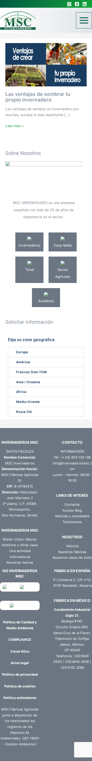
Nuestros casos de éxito (72, 557)
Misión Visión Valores (20, 539)
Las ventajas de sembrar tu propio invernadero (38, 97)
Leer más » (14, 125)
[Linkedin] (84, 4)
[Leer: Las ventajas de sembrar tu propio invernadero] (46, 64)
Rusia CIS (24, 412)
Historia (72, 546)
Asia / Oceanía (28, 382)
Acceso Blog (72, 510)
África (21, 392)
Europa (22, 352)
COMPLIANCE (19, 639)
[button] (46, 352)
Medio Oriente (28, 402)
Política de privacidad (20, 674)
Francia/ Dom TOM (31, 372)
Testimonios (72, 522)
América (23, 362)
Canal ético (19, 651)
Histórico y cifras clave (20, 545)
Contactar (72, 504)
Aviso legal (20, 663)
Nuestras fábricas (72, 552)
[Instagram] (69, 4)
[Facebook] (77, 4)
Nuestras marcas (19, 562)
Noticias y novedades (72, 516)
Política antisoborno (19, 698)
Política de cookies (20, 686)
